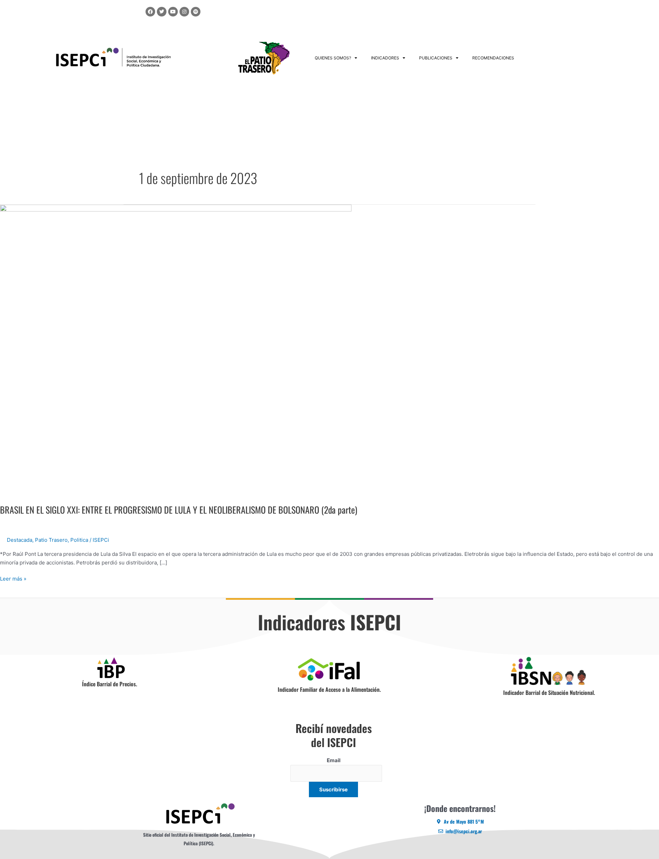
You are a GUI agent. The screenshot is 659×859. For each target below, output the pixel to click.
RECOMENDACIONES (493, 57)
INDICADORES (385, 57)
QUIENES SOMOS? (333, 57)
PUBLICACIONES (435, 57)
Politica (79, 540)
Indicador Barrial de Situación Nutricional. (549, 692)
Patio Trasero (51, 540)
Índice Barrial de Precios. (109, 684)
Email (333, 760)
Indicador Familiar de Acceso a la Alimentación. (329, 689)
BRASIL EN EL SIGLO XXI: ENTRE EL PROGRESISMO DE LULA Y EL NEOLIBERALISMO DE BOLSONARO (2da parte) (178, 509)
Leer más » (13, 578)
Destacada (19, 540)
